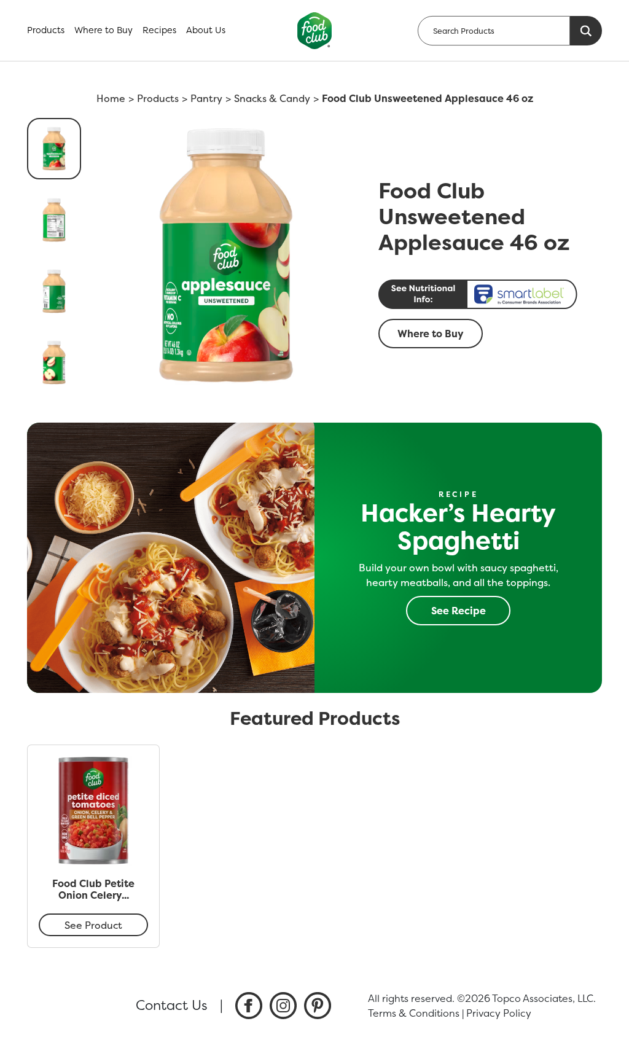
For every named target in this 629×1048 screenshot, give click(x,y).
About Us (205, 30)
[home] (314, 30)
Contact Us (172, 1005)
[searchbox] (494, 30)
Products (45, 30)
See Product (93, 925)
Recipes (159, 30)
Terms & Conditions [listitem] (413, 1013)
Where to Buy (103, 30)
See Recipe (458, 610)
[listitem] (248, 1005)
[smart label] (486, 294)
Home (110, 98)
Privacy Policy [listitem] (498, 1013)
